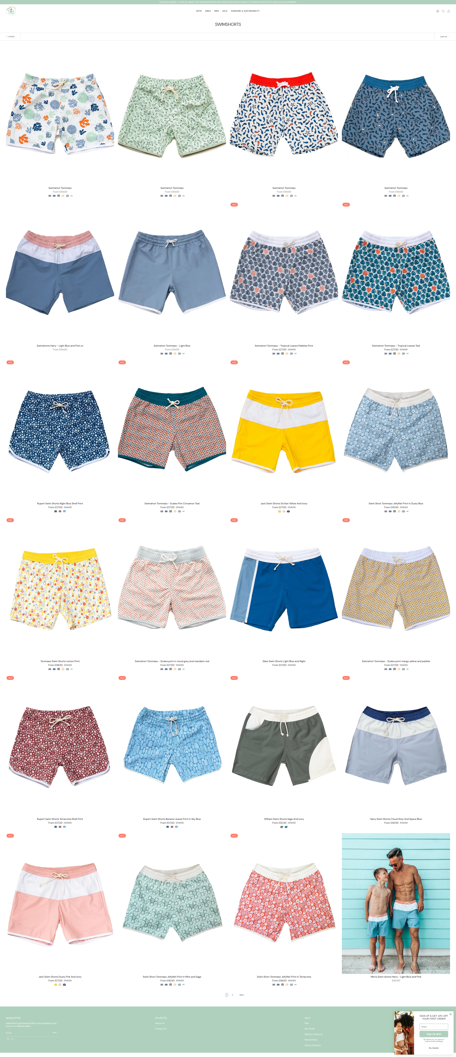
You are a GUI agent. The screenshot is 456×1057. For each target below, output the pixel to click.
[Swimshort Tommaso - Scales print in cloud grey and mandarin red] (172, 588)
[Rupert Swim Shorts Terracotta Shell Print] (60, 745)
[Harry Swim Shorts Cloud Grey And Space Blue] (396, 745)
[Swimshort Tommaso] (60, 114)
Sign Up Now (434, 1034)
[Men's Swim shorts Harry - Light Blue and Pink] (396, 903)
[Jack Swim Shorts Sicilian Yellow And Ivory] (284, 430)
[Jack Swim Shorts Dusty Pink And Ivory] (60, 903)
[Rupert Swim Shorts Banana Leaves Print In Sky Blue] (172, 745)
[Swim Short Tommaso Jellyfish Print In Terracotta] (284, 903)
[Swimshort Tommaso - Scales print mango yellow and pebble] (396, 588)
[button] (199, 11)
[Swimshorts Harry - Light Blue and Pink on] (60, 272)
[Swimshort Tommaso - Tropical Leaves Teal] (396, 272)
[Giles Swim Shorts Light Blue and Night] (284, 588)
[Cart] (448, 11)
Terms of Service (313, 1045)
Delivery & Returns (314, 1034)
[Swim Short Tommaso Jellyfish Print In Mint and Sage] (172, 903)
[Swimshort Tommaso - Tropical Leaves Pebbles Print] (284, 272)
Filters (11, 37)
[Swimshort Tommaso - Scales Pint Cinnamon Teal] (172, 430)
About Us (159, 1023)
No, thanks (434, 1048)
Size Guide (310, 1028)
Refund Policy (311, 1039)
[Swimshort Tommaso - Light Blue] (172, 272)
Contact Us (160, 1028)
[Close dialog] (451, 1014)
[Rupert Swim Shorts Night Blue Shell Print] (60, 430)
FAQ (307, 1023)
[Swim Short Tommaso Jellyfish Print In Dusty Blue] (396, 430)
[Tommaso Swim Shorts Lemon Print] (60, 588)
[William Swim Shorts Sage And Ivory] (284, 745)
